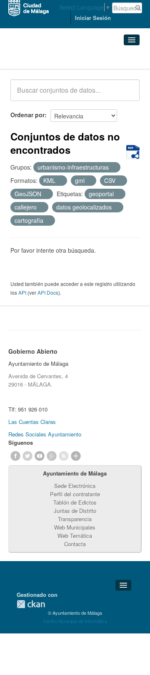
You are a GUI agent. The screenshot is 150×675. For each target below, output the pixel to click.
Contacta (75, 544)
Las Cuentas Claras (32, 422)
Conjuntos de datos (47, 58)
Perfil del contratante (75, 494)
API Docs (48, 292)
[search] (127, 95)
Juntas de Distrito (75, 511)
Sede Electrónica (74, 486)
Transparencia (75, 519)
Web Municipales (74, 527)
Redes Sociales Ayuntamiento (44, 434)
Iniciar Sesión (93, 18)
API (22, 292)
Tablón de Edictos (75, 502)
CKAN (31, 604)
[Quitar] (113, 167)
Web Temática (75, 536)
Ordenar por (27, 115)
